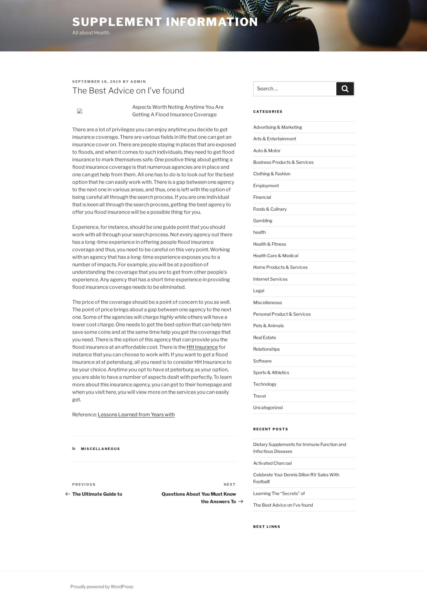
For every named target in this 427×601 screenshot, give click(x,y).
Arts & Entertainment (274, 138)
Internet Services (270, 279)
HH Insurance (202, 347)
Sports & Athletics (271, 372)
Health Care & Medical (275, 255)
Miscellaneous (101, 449)
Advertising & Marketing (277, 127)
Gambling (262, 220)
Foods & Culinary (270, 209)
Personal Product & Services (282, 314)
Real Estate (264, 337)
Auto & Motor (266, 150)
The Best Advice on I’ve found (283, 505)
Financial (262, 197)
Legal (258, 290)
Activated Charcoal (272, 463)
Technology (264, 384)
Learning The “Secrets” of (279, 493)
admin (138, 81)
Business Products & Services (283, 162)
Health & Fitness (269, 244)
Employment (266, 185)
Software (262, 360)
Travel (259, 395)
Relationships (266, 349)
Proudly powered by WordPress (101, 586)
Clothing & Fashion (271, 173)
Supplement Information (165, 22)
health (259, 232)
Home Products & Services (280, 267)
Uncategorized (268, 407)
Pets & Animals (268, 325)
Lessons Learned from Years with (136, 415)
